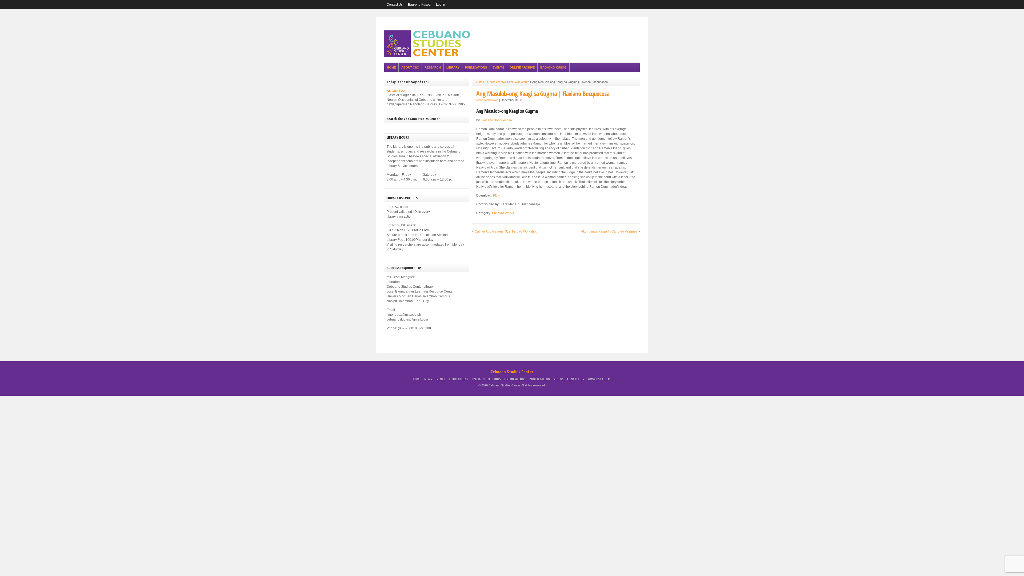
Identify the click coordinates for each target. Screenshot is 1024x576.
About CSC (410, 67)
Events (498, 67)
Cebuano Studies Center (512, 372)
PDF (496, 195)
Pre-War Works (519, 81)
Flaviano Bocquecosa (496, 120)
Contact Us (395, 4)
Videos (558, 379)
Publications (476, 67)
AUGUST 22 (396, 91)
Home (391, 67)
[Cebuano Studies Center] (429, 56)
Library (452, 67)
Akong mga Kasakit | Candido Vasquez (609, 231)
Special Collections (486, 379)
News (428, 379)
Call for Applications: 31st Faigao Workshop (506, 231)
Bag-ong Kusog (419, 4)
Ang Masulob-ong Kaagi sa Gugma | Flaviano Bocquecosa (542, 93)
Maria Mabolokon (487, 100)
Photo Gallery (539, 379)
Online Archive (522, 67)
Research (433, 67)
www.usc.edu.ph (599, 379)
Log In (440, 4)
